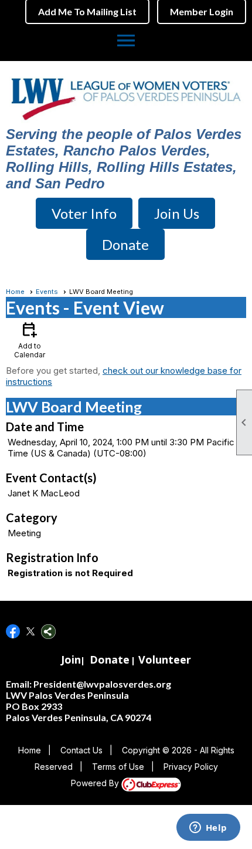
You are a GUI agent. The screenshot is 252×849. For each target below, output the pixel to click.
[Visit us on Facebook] (13, 631)
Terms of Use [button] (118, 767)
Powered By (96, 783)
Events (47, 291)
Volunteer (164, 659)
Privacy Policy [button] (191, 767)
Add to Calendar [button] (29, 339)
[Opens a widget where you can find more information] (208, 828)
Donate (110, 659)
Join (71, 659)
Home (15, 291)
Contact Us (81, 750)
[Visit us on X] (30, 631)
